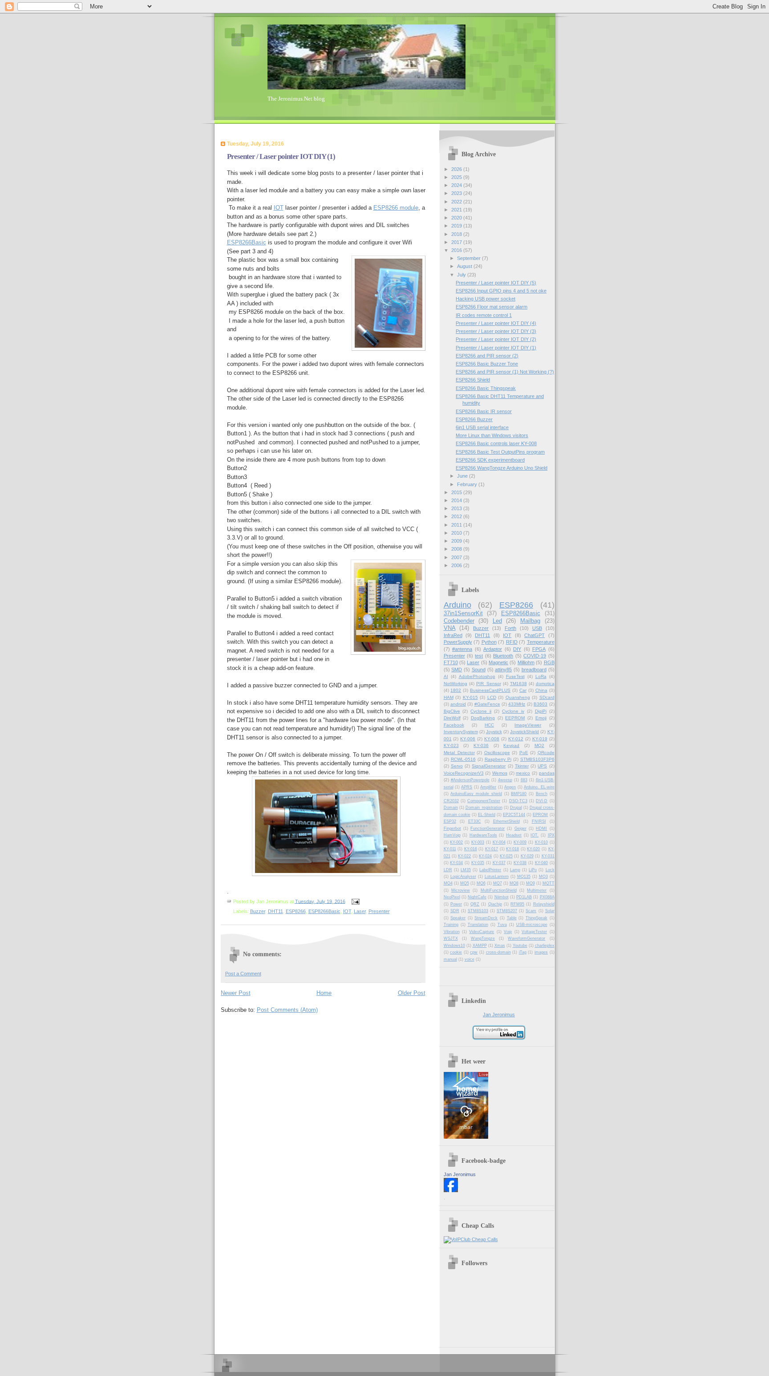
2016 (457, 250)
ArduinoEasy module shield (476, 794)
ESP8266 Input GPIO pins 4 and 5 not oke (501, 290)
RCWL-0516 (463, 759)
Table (512, 918)
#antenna (462, 649)
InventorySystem (461, 731)
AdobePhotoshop (477, 676)
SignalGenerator (489, 765)
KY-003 (477, 842)
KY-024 (485, 856)
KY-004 (499, 842)
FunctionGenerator (487, 828)
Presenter (379, 911)
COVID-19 (534, 655)
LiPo (533, 870)
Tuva (502, 924)
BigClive (452, 711)
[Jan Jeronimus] (451, 1190)
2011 (457, 525)
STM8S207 (507, 911)
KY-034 (456, 863)
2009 (457, 541)
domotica (545, 683)
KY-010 (541, 842)
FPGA (539, 649)
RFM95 (517, 904)
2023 (457, 193)
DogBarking (483, 717)
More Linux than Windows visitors (492, 435)
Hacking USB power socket (485, 298)
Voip (508, 932)
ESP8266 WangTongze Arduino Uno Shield (501, 468)
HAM (448, 697)
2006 (457, 565)
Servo (457, 765)
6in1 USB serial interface (482, 427)
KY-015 (470, 697)
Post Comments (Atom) (287, 1010)
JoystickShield (524, 731)
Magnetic (498, 662)
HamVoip (452, 835)
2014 (457, 500)
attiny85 (503, 669)
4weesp (505, 780)
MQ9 (530, 883)
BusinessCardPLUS (490, 690)
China (541, 690)
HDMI (541, 828)
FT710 (451, 662)
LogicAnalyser (463, 876)
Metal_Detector (459, 752)
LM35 (466, 870)
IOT (278, 207)
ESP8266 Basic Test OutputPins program (500, 452)
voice (469, 959)
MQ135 (523, 876)
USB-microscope (531, 924)
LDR (448, 870)
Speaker (457, 918)
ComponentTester (483, 801)
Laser (360, 911)
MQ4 (448, 883)
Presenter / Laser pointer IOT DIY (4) (496, 323)
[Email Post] (355, 901)
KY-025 (506, 856)
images (541, 952)
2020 (457, 217)
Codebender (459, 620)
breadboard (534, 669)
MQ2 (539, 745)
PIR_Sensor (488, 683)
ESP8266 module (395, 207)
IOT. (534, 835)
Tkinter (522, 765)
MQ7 (497, 883)
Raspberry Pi (498, 759)
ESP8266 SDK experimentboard (490, 460)
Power (456, 904)
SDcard (546, 697)
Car (522, 690)
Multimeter (536, 890)
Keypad (511, 745)
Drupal (516, 807)
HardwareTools (483, 835)
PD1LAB (524, 897)
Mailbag (530, 620)
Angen (510, 787)
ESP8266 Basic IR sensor (484, 411)
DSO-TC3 (518, 801)
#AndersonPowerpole (470, 780)
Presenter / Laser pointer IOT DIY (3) (496, 331)
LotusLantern (497, 876)
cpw (474, 952)
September (469, 258)
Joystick (494, 731)
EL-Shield (486, 814)
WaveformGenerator (526, 938)
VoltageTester (534, 932)
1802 (455, 690)
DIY (517, 649)
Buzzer (257, 911)
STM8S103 (478, 911)
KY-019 (539, 738)
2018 (457, 234)
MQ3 (543, 876)
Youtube (520, 945)
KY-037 (499, 863)
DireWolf (452, 717)
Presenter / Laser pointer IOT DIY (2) (496, 339)
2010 (457, 533)
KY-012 (515, 738)
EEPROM (515, 717)
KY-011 (450, 849)
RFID (512, 642)
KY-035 (477, 863)
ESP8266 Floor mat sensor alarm (491, 306)
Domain (451, 807)
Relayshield (543, 904)
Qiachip (495, 904)
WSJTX (451, 938)
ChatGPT (534, 635)
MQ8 (514, 883)
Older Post (411, 993)
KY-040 (541, 863)
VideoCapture (481, 932)
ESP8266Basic (246, 242)
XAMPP (480, 945)
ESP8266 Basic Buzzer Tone (487, 363)
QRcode (546, 752)
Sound (479, 669)
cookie (456, 952)
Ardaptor (492, 649)
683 (524, 780)
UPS (542, 765)
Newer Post (236, 993)
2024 (457, 185)
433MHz (516, 704)
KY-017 (491, 849)
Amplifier (488, 787)
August (465, 266)
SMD (456, 669)
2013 (457, 508)
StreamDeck (486, 918)
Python (489, 642)
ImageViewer (527, 725)
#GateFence (487, 704)
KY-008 (491, 738)
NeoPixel (452, 897)
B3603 (540, 704)
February (467, 484)
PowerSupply (458, 642)
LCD (491, 697)
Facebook (454, 725)
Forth (510, 628)
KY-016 (470, 849)
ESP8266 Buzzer (474, 419)
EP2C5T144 (514, 814)
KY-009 (520, 842)
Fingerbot (452, 828)
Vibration (452, 932)
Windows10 (454, 945)
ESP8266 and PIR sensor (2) (487, 355)
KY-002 (456, 842)
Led (497, 620)
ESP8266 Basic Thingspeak (486, 388)
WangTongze (483, 938)
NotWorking (455, 683)
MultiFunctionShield (499, 890)
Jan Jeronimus (499, 1014)
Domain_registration (483, 807)
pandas (546, 773)
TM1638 (518, 683)
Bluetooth (503, 655)
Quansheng (518, 697)
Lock (550, 870)
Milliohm (526, 662)
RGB (549, 662)
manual (450, 959)
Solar (549, 911)
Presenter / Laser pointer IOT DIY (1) (496, 347)
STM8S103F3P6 (537, 759)
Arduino (457, 605)
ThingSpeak (536, 918)
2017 (457, 242)
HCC (489, 725)
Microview (460, 890)
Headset (514, 835)
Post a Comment (243, 973)
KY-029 (527, 856)
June (463, 476)
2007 (457, 557)
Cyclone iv (513, 711)
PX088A (547, 897)
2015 (457, 492)
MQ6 (481, 883)
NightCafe (477, 897)
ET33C (474, 821)
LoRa (540, 676)
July (462, 274)
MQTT (548, 883)
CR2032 (451, 801)
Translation (478, 924)
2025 (457, 177)
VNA (450, 628)
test (479, 655)
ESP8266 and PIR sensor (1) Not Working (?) (505, 371)
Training (451, 924)
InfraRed (453, 635)
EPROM (540, 814)
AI (446, 676)
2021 (457, 209)
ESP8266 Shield (473, 379)
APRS (466, 787)
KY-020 (533, 849)
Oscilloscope (497, 752)
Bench (541, 794)
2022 (457, 201)
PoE (523, 752)
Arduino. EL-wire (539, 787)
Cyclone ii (480, 711)
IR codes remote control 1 (484, 315)
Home (324, 993)
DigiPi (540, 711)
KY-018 (512, 849)
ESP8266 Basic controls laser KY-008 (496, 443)
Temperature (540, 642)
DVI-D (541, 801)
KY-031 (548, 856)
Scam (531, 911)
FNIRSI (539, 821)
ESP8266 (296, 911)
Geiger (520, 828)
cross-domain (498, 952)
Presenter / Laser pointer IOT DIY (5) (496, 282)
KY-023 (451, 745)
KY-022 (464, 856)
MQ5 (464, 883)
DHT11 (275, 911)
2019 (457, 225)
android (458, 704)
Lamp (515, 870)
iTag (522, 952)
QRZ (474, 904)
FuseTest (515, 676)
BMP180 (518, 794)
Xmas (499, 945)
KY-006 (467, 738)
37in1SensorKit (463, 613)
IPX (551, 835)
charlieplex (544, 945)
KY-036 (481, 745)
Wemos (499, 773)
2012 (457, 516)
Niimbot (501, 897)
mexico (523, 773)
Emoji (540, 717)
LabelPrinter (490, 870)
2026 (457, 169)
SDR (454, 911)
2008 (457, 549)
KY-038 (520, 863)
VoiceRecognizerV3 (464, 773)
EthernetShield (506, 821)
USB (537, 628)
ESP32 (450, 821)
